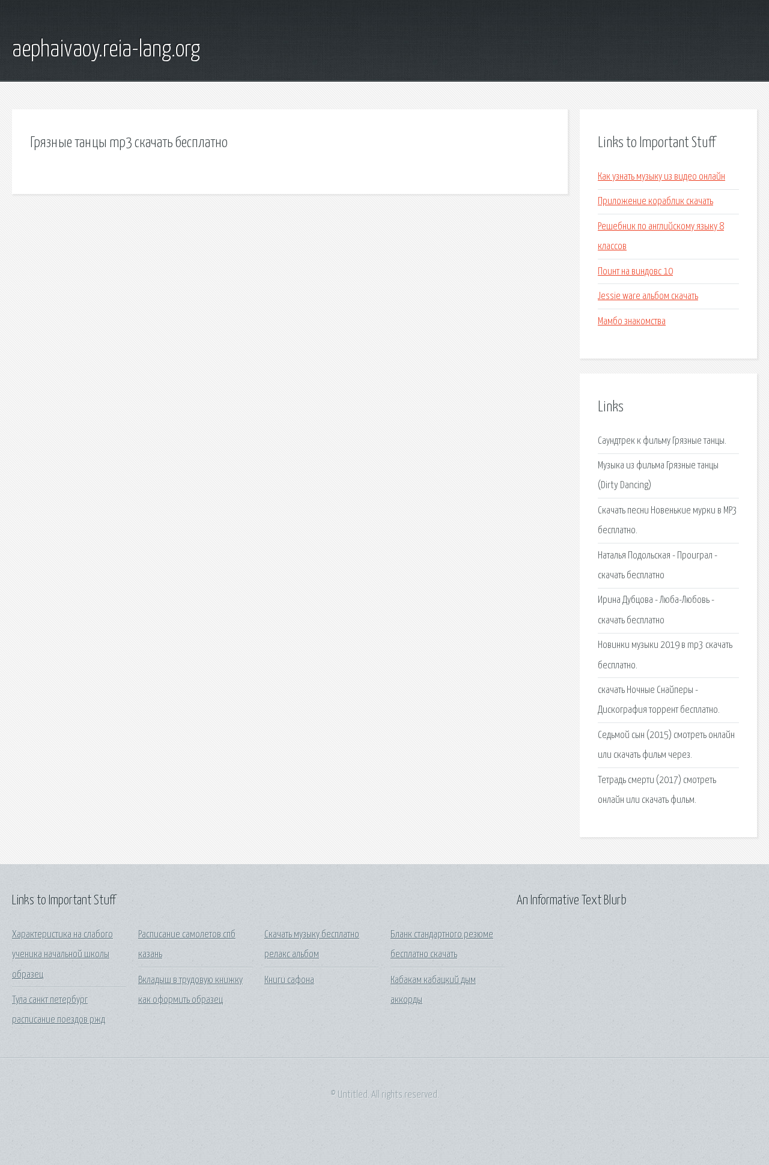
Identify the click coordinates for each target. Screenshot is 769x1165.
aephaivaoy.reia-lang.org (106, 49)
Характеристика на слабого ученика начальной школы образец (62, 955)
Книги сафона (289, 980)
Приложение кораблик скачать (655, 201)
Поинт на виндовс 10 (635, 272)
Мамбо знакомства (632, 321)
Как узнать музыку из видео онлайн (661, 177)
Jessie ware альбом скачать (648, 296)
